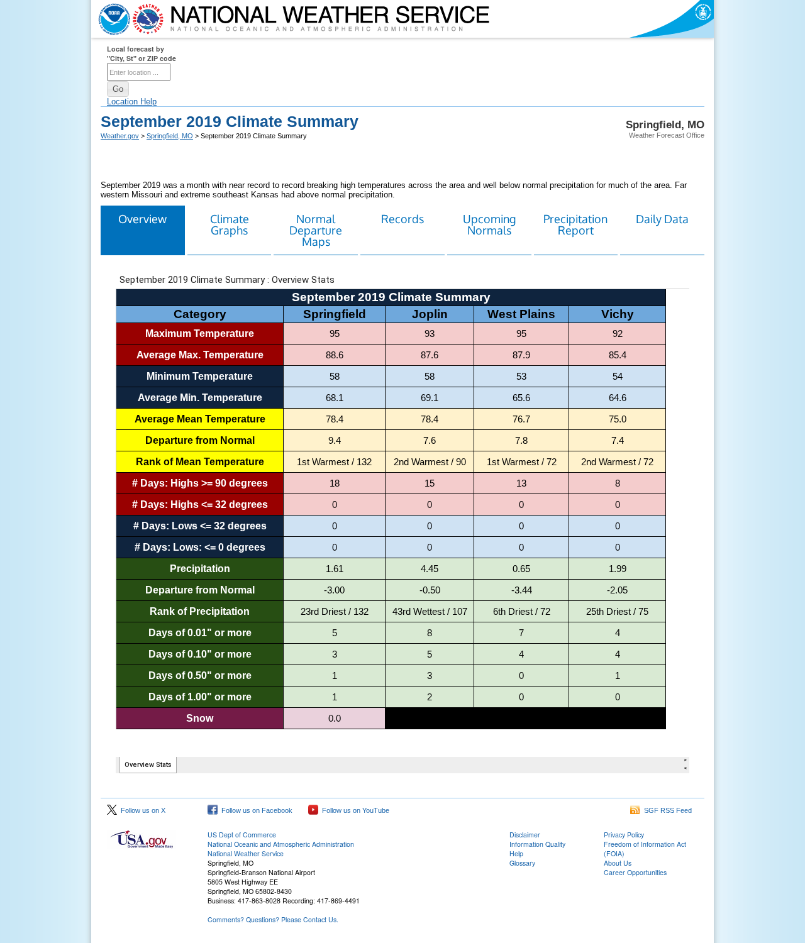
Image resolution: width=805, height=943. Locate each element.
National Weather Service (246, 853)
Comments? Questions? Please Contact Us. (273, 919)
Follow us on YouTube (353, 810)
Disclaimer (524, 834)
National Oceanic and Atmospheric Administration (281, 844)
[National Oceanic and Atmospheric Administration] (111, 19)
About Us (617, 863)
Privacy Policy (624, 834)
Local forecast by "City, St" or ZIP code (141, 53)
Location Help (132, 101)
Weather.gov (120, 136)
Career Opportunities (635, 872)
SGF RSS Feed (666, 810)
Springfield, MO (170, 136)
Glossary (522, 863)
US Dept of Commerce (242, 834)
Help (516, 853)
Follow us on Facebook (255, 810)
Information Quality (537, 844)
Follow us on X (141, 810)
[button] (118, 89)
